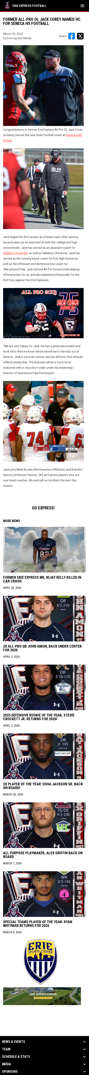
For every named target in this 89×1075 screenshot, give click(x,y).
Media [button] (6, 1064)
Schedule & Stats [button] (16, 1056)
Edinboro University (15, 253)
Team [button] (6, 1049)
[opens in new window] (42, 1004)
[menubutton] (82, 5)
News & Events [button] (13, 1041)
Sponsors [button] (10, 1071)
